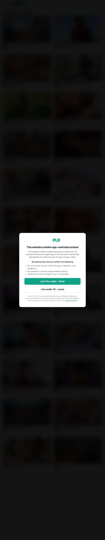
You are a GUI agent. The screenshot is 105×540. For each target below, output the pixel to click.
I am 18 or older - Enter (52, 281)
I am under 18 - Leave (52, 289)
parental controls (71, 300)
